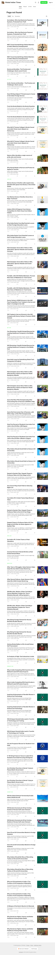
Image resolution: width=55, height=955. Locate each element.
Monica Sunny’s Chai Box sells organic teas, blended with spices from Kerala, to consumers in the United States (20, 201)
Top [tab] (13, 16)
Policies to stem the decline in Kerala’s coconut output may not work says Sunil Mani (20, 556)
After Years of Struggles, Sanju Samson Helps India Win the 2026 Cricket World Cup (21, 568)
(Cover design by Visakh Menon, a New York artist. (18, 72)
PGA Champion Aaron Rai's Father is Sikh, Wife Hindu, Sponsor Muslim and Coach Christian (20, 263)
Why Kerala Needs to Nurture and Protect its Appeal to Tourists (20, 168)
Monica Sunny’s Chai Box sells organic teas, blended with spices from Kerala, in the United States (21, 184)
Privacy (28, 945)
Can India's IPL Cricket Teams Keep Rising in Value (20, 499)
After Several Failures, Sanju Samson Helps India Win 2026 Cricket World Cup (20, 580)
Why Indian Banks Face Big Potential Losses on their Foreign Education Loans (20, 224)
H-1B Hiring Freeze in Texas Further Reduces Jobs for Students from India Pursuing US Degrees (19, 748)
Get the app (34, 948)
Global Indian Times (15, 26)
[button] (20, 6)
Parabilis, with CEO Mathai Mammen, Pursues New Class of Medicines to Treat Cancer (21, 276)
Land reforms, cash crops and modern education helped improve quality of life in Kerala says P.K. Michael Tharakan (20, 921)
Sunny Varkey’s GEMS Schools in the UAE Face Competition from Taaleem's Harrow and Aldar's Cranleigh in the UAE (21, 302)
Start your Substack (24, 948)
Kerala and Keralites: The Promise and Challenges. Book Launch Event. (18, 70)
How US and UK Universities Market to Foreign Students (21, 833)
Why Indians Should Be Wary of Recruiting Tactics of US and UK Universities (20, 858)
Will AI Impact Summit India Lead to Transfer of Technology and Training (20, 720)
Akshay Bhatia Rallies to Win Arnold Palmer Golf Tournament (20, 645)
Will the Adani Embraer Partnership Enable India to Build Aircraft (20, 796)
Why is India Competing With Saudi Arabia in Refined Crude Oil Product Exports (20, 671)
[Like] (8, 193)
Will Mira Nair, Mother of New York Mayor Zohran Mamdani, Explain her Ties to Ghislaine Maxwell (19, 607)
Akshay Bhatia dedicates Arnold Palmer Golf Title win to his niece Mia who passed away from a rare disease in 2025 (20, 648)
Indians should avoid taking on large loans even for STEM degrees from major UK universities (20, 453)
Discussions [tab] (17, 16)
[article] (27, 24)
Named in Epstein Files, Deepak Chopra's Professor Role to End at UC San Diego (19, 511)
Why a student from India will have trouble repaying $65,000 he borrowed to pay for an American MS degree (21, 428)
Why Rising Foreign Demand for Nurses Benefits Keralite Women (19, 620)
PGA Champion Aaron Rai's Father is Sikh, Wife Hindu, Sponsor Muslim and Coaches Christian (20, 249)
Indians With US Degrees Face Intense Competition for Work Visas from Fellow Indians (19, 210)
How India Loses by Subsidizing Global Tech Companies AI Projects (20, 360)
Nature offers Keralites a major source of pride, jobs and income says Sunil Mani (20, 159)
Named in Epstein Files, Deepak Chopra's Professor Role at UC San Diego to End (19, 474)
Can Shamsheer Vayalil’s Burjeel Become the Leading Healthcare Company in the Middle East (20, 333)
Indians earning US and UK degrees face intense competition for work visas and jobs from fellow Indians (21, 239)
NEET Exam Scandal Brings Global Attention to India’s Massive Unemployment (20, 45)
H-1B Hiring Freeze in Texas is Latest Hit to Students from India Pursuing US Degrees (20, 756)
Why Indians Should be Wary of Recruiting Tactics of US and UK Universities (20, 870)
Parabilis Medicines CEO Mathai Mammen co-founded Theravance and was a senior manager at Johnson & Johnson (21, 280)
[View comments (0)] (17, 28)
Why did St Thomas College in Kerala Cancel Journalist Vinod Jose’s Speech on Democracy (20, 129)
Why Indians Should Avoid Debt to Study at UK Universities (21, 449)
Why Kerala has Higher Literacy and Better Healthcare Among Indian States (20, 917)
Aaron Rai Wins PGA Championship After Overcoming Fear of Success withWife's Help (21, 400)
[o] (42, 22)
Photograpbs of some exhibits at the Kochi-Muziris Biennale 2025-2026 (21, 908)
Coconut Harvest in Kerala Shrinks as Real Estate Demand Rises (20, 552)
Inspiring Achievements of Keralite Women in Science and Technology (21, 695)
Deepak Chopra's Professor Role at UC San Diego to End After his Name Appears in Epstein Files (20, 524)
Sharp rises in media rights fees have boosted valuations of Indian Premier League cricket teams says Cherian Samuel (20, 543)
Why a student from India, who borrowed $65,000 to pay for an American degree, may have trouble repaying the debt (21, 441)
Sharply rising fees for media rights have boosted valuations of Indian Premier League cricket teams (21, 502)
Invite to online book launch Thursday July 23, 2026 (19, 86)
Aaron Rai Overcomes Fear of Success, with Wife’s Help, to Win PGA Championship (20, 413)
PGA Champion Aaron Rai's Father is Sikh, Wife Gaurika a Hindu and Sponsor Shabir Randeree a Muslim (20, 373)
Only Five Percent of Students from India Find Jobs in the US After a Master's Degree (21, 215)
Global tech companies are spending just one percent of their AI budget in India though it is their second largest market (21, 723)
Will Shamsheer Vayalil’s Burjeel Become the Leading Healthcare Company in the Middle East (20, 347)
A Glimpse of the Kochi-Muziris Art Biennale (20, 906)
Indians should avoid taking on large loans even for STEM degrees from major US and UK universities (20, 836)
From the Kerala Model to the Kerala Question (21, 106)
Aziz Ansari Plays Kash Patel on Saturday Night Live (19, 486)
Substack (21, 952)
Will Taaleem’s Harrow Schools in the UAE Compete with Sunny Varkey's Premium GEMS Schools (21, 316)
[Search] (35, 2)
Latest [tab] (9, 16)
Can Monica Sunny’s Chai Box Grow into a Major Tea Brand (20, 197)
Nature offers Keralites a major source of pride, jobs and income (19, 156)
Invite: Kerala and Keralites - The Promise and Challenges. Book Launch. (21, 84)
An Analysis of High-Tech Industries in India (20, 656)
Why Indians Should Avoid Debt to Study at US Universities (21, 462)
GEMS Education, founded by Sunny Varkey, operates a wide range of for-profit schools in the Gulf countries (21, 320)
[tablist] (14, 16)
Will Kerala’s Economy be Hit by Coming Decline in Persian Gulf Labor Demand (19, 808)
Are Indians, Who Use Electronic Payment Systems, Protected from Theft (20, 21)
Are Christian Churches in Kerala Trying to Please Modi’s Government (20, 769)
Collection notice (37, 945)
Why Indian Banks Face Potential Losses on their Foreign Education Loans (20, 236)
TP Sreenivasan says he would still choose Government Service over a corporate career (19, 98)
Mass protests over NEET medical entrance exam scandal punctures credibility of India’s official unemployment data (20, 49)
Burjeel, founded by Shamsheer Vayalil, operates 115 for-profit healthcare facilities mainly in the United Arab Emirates (21, 337)
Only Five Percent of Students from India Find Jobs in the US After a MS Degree (21, 425)
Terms (31, 945)
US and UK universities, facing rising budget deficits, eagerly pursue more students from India (21, 861)
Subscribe (43, 2)
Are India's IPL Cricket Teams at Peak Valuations (18, 540)
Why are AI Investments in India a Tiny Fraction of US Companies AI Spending (19, 882)
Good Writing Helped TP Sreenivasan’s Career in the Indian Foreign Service (21, 95)
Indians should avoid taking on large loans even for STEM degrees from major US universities (20, 465)
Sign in (51, 2)
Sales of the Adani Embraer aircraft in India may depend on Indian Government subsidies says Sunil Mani (20, 800)
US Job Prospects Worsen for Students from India (20, 744)
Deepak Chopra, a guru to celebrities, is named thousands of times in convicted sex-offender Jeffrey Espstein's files (21, 477)
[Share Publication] (38, 2)
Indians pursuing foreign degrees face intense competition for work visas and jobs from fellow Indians (20, 227)
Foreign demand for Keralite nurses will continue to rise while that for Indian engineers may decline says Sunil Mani (21, 624)
